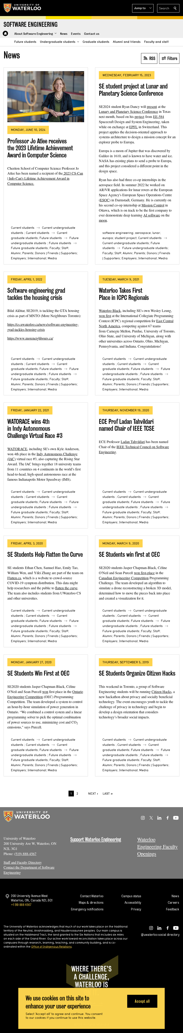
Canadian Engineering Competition (124, 577)
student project (125, 238)
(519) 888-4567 (25, 853)
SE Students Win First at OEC (38, 673)
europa (107, 238)
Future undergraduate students (145, 248)
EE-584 (158, 116)
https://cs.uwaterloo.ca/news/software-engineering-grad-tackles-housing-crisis (43, 327)
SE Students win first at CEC (129, 554)
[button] (142, 8)
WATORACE (17, 448)
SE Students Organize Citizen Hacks (137, 673)
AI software (151, 215)
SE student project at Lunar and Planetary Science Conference (133, 89)
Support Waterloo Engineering (95, 839)
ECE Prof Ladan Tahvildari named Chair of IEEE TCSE (126, 425)
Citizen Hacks (161, 691)
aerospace (143, 233)
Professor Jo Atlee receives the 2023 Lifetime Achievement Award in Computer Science (40, 148)
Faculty (55, 248)
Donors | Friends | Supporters (56, 253)
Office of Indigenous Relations (51, 946)
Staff (65, 248)
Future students (51, 238)
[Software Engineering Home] (5, 33)
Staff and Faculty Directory (23, 862)
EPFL (133, 126)
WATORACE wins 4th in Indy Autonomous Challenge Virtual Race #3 (34, 428)
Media (52, 258)
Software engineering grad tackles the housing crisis (36, 294)
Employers (18, 258)
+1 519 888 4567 (21, 905)
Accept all (142, 1001)
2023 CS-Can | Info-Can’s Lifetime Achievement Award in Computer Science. (45, 178)
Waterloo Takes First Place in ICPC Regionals (124, 294)
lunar (156, 233)
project (139, 116)
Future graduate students (29, 248)
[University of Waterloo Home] (23, 8)
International (37, 258)
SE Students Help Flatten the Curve (45, 554)
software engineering (117, 233)
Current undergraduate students (125, 243)
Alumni (16, 253)
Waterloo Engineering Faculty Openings (157, 846)
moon (103, 220)
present (152, 106)
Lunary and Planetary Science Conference (128, 111)
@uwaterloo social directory (160, 934)
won (45, 691)
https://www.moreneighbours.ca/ (30, 338)
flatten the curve (66, 588)
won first (105, 315)
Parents (27, 253)
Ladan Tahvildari (133, 441)
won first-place (144, 572)
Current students (22, 227)
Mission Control (152, 205)
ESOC (104, 200)
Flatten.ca (14, 577)
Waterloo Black (110, 310)
